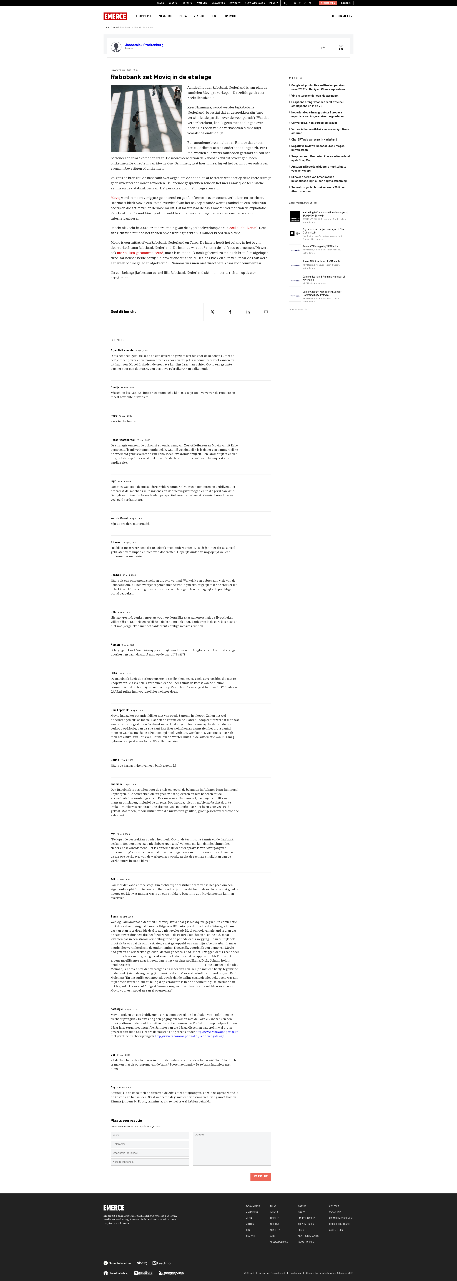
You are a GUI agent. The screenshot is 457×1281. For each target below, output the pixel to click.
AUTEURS (275, 1224)
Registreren (328, 3)
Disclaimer (295, 1273)
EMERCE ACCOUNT (307, 1218)
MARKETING (252, 1212)
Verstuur (261, 1176)
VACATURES (335, 1212)
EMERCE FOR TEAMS (339, 1224)
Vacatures (218, 3)
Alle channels (341, 16)
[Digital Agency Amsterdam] (117, 1263)
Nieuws (114, 27)
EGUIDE (301, 1230)
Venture (199, 16)
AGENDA (302, 1206)
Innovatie (230, 16)
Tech (214, 16)
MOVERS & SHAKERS (308, 1236)
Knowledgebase (255, 3)
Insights (187, 3)
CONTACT (334, 1206)
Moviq (115, 198)
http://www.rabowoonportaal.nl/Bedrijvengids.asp (189, 1036)
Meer (272, 3)
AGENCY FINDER (306, 1224)
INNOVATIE (251, 1236)
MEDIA (249, 1218)
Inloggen (346, 3)
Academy (235, 3)
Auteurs (202, 3)
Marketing (165, 16)
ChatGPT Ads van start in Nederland (314, 139)
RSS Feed (249, 1273)
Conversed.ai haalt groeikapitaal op (314, 123)
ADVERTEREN (336, 1230)
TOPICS (301, 1212)
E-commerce (144, 16)
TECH (248, 1230)
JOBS (272, 1236)
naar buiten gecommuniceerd (140, 253)
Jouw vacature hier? (299, 309)
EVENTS (274, 1212)
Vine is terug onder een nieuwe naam (314, 96)
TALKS (273, 1206)
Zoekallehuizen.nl (243, 228)
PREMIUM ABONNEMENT (341, 1218)
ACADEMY (275, 1230)
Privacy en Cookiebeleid (272, 1273)
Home (106, 27)
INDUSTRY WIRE (306, 1242)
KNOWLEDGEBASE (279, 1242)
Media (183, 16)
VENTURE (250, 1224)
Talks (160, 3)
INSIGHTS (274, 1218)
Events (173, 3)
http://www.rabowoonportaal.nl (217, 1032)
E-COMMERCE (253, 1206)
